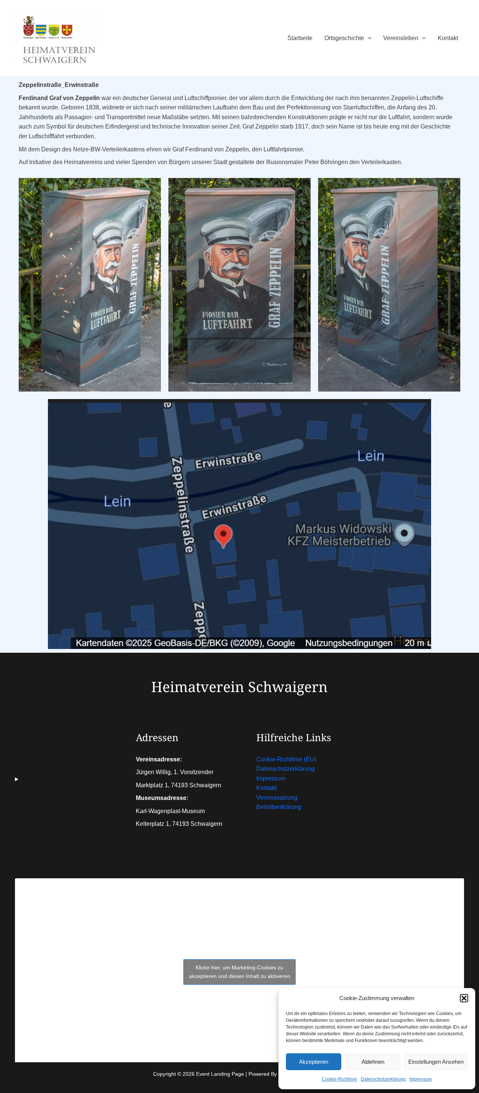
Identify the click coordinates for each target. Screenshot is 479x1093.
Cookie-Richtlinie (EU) (286, 759)
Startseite (299, 38)
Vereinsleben (400, 38)
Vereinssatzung (277, 797)
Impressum (420, 1079)
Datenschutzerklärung (383, 1079)
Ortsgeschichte (344, 38)
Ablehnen (372, 1062)
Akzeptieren (313, 1062)
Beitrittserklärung (278, 807)
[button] (464, 998)
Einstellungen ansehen (436, 1062)
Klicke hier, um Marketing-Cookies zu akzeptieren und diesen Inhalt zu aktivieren (239, 971)
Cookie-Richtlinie (339, 1079)
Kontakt (448, 38)
